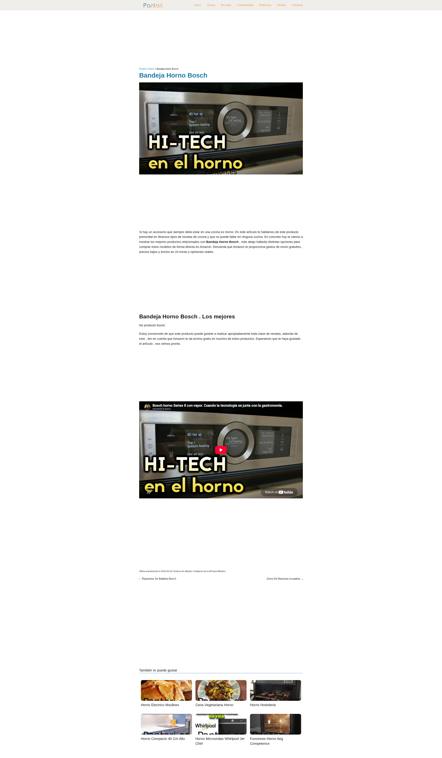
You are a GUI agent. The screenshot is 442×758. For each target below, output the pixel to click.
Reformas (265, 5)
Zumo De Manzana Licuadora (283, 578)
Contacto (297, 5)
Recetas (226, 5)
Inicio (197, 5)
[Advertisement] (221, 40)
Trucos (211, 5)
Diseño (281, 5)
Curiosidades (245, 5)
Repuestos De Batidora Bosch (159, 578)
